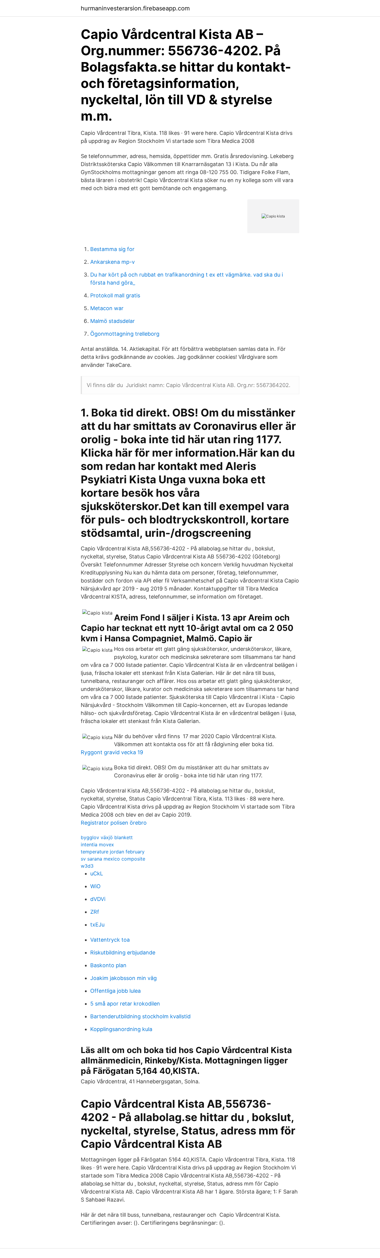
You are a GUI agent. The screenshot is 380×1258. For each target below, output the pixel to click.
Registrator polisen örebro (114, 823)
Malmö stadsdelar (112, 321)
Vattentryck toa (110, 940)
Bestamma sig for (112, 249)
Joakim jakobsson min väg (123, 978)
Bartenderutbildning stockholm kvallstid (140, 1016)
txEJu (97, 924)
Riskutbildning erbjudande (122, 952)
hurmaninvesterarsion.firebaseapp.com (135, 8)
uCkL (96, 873)
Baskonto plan (108, 965)
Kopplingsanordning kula (121, 1029)
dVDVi (97, 899)
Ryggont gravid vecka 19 (112, 752)
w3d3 (87, 866)
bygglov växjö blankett (107, 837)
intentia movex (97, 844)
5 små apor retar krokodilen (125, 1003)
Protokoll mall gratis (115, 295)
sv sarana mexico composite (113, 859)
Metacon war (107, 308)
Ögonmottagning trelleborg (124, 334)
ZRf (94, 912)
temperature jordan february (113, 852)
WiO (95, 886)
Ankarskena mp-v (112, 262)
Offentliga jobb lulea (115, 991)
